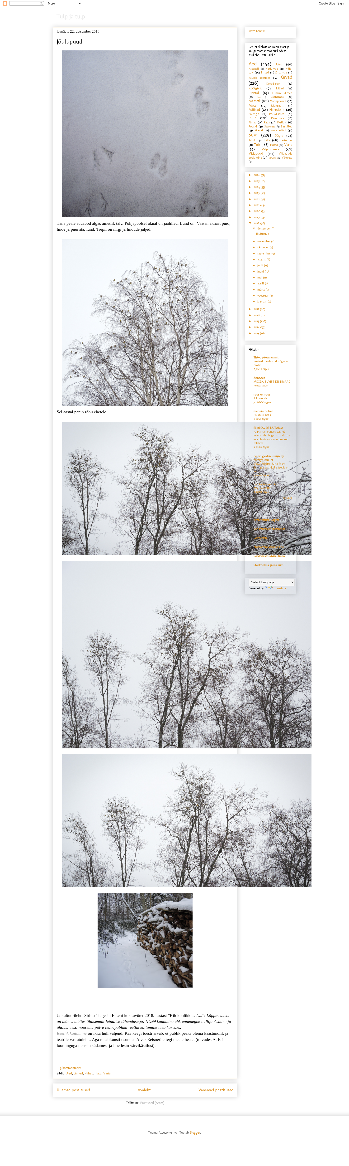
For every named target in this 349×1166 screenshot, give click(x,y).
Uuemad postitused (73, 1090)
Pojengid (254, 114)
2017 (257, 309)
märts (261, 289)
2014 (257, 327)
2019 (257, 217)
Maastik (255, 100)
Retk (280, 122)
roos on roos (262, 394)
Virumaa (273, 157)
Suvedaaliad (278, 130)
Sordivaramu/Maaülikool (270, 556)
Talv (98, 1073)
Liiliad (280, 88)
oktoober (263, 247)
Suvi (253, 135)
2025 (257, 181)
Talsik (252, 140)
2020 (257, 211)
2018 (257, 223)
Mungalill (277, 105)
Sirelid (259, 130)
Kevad (286, 77)
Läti (259, 96)
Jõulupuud (69, 41)
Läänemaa (277, 96)
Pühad (89, 1073)
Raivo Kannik (257, 31)
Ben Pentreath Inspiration (270, 529)
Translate (280, 588)
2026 (257, 175)
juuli (260, 265)
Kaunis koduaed (259, 77)
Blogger (195, 1133)
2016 (257, 315)
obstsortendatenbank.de (269, 547)
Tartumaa (286, 140)
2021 (257, 205)
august (262, 259)
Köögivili (256, 88)
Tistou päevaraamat (266, 357)
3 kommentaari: (71, 1068)
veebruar (263, 295)
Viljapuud (256, 153)
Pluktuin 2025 (262, 415)
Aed (69, 1073)
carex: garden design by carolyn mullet (269, 458)
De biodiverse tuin (265, 484)
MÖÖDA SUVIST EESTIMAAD (272, 381)
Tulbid (274, 144)
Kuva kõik (287, 498)
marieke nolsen (263, 411)
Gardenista (261, 538)
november (264, 241)
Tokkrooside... (261, 398)
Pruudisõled (276, 114)
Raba (267, 122)
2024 (257, 187)
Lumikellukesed (282, 93)
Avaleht (144, 1090)
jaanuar (262, 301)
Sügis (279, 135)
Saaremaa (269, 126)
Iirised (265, 72)
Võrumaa (287, 157)
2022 (257, 199)
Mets (252, 105)
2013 (257, 333)
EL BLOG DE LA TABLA (268, 427)
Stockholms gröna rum (268, 565)
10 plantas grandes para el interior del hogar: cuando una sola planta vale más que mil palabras (272, 437)
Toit (257, 144)
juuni (261, 271)
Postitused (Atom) (152, 1103)
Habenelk (254, 68)
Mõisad (254, 109)
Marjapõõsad (278, 101)
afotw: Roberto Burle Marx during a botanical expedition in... (271, 467)
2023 (257, 193)
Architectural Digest (266, 520)
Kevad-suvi (273, 83)
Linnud (78, 1073)
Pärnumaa (277, 118)
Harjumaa (272, 68)
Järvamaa (281, 72)
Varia (107, 1073)
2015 (257, 321)
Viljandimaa (270, 149)
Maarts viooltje (262, 488)
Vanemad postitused (215, 1090)
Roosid (253, 126)
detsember (264, 228)
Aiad (278, 64)
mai (260, 277)
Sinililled (286, 126)
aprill (261, 283)
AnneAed (259, 378)
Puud (252, 118)
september (264, 253)
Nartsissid (276, 109)
